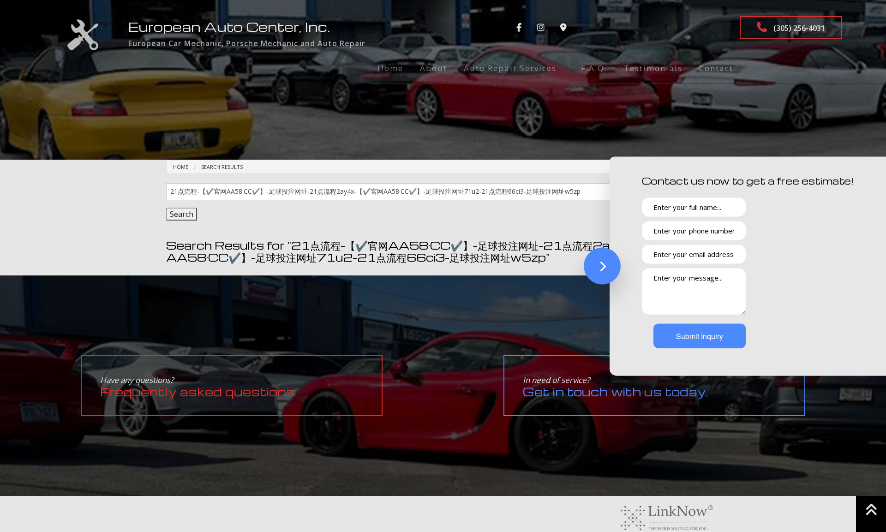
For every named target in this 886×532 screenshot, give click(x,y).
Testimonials (653, 68)
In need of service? (615, 387)
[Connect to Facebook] (518, 28)
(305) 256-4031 (798, 28)
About (433, 68)
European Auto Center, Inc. (229, 26)
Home (390, 68)
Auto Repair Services (510, 68)
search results (222, 166)
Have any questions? (198, 387)
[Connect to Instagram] (540, 28)
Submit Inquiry (699, 335)
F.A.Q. (594, 68)
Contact (716, 68)
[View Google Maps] (563, 28)
